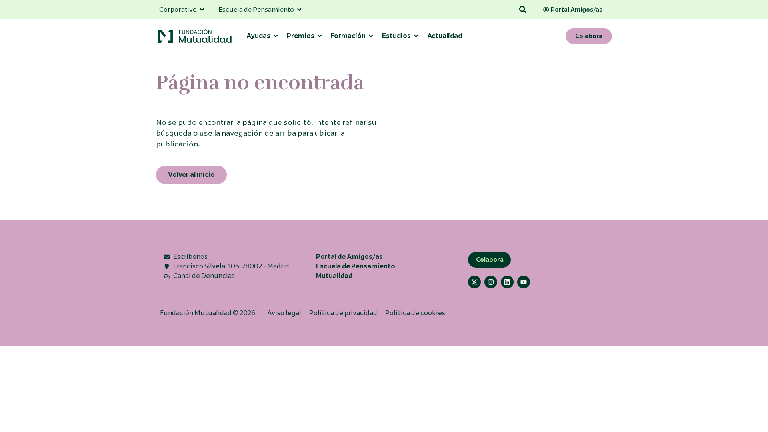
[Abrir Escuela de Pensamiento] (299, 9)
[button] (523, 9)
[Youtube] (523, 282)
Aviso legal (284, 313)
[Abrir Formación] (371, 36)
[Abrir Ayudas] (275, 36)
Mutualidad (334, 276)
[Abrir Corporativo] (202, 9)
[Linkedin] (507, 282)
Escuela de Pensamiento (355, 266)
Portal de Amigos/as (349, 256)
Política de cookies (415, 313)
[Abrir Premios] (319, 36)
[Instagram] (490, 282)
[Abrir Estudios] (416, 36)
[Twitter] (474, 282)
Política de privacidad (343, 313)
